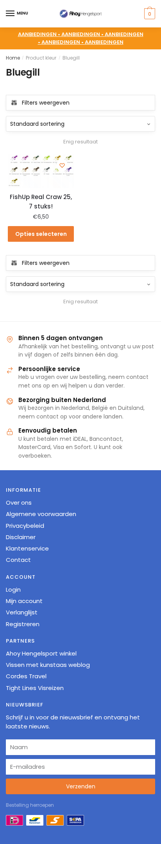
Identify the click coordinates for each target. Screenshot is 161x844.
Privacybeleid (25, 526)
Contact (18, 560)
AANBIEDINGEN (104, 42)
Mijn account (24, 601)
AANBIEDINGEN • (83, 34)
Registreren (22, 624)
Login (13, 589)
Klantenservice (27, 548)
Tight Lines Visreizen (35, 688)
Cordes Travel (26, 676)
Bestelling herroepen (30, 805)
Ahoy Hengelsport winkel (41, 653)
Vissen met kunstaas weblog (48, 665)
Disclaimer (21, 537)
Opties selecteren (41, 234)
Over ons (19, 502)
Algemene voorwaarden (41, 514)
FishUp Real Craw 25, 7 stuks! (41, 201)
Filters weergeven (46, 103)
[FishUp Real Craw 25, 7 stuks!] (41, 171)
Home (13, 57)
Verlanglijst (22, 612)
